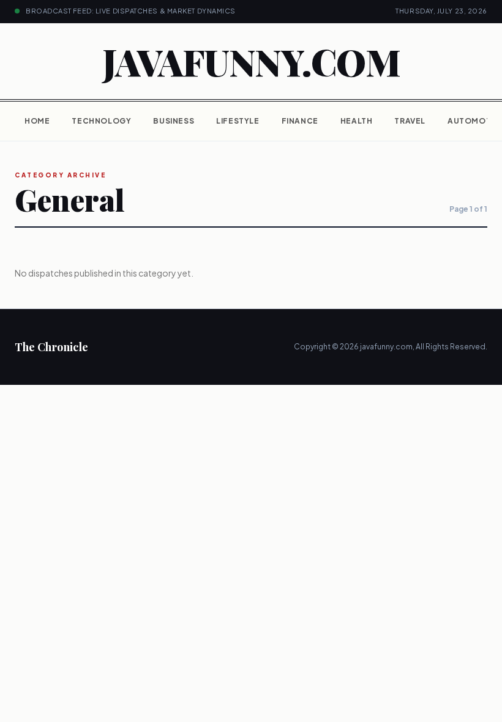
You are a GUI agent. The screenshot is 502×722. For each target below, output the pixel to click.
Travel (409, 120)
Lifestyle (237, 120)
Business (173, 120)
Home (37, 120)
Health (356, 120)
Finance (300, 120)
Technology (101, 120)
